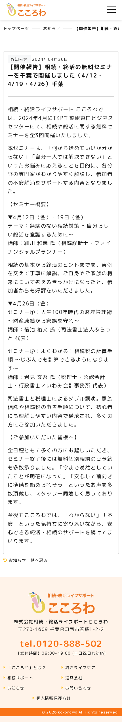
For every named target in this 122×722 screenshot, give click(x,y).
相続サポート (20, 677)
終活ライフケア (80, 667)
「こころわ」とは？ (26, 667)
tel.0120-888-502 (61, 647)
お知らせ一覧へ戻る (27, 560)
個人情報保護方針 (53, 698)
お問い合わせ (78, 688)
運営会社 (74, 677)
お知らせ (16, 688)
